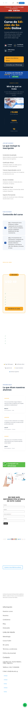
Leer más (7, 602)
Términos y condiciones (10, 649)
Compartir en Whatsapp (13, 465)
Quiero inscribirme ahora (12, 59)
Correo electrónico (7, 514)
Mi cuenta (6, 645)
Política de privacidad (9, 653)
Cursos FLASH (7, 641)
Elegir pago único (14, 347)
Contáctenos (6, 619)
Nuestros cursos (8, 611)
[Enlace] (14, 103)
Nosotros (5, 615)
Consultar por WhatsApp (14, 65)
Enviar (5, 523)
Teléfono (5, 518)
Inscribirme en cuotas (14, 308)
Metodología (6, 636)
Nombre (5, 505)
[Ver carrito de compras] (22, 3)
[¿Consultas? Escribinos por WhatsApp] (25, 705)
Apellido (5, 509)
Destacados (6, 628)
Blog (4, 624)
